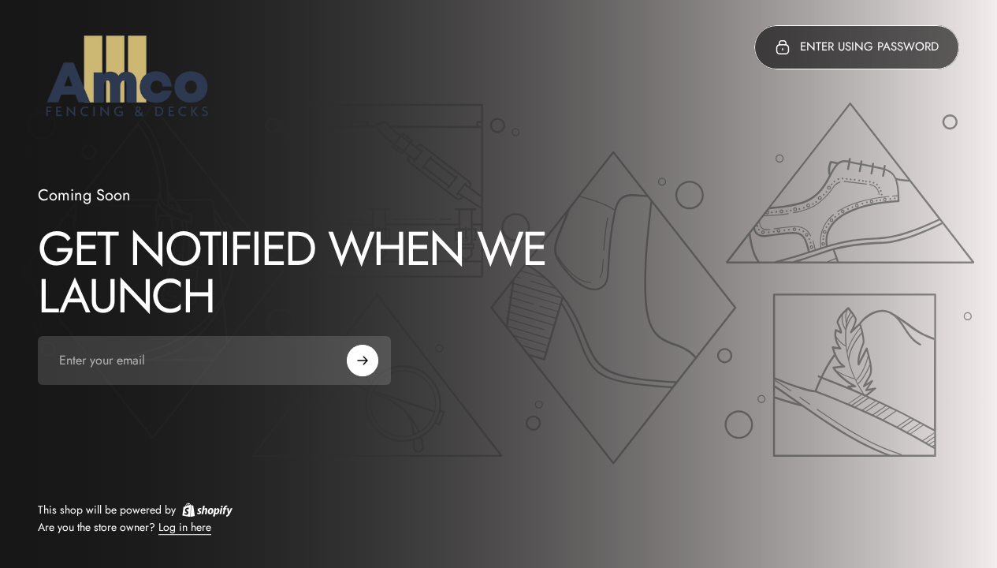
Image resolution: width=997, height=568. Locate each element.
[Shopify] (207, 510)
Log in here (184, 528)
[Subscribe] (362, 360)
